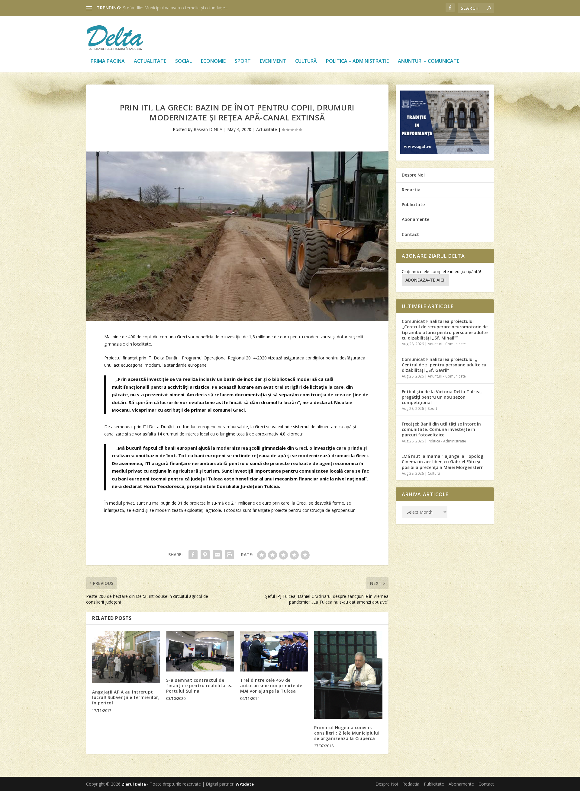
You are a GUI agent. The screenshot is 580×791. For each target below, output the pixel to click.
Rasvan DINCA (208, 129)
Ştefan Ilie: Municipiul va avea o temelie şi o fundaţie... (175, 8)
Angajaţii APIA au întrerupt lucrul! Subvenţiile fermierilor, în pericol (126, 697)
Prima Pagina (108, 61)
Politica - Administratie (447, 441)
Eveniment (273, 61)
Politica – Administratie (357, 61)
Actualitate (150, 61)
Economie (213, 61)
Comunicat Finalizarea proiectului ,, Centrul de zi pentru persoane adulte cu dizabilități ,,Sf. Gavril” (444, 364)
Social (183, 61)
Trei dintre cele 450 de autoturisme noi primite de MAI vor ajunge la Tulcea (271, 685)
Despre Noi (413, 175)
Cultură (306, 61)
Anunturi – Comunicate (428, 61)
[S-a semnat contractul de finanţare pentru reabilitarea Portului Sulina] (200, 651)
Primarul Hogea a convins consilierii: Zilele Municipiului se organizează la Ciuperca (346, 733)
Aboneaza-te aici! (425, 280)
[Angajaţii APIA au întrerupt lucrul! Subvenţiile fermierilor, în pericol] (126, 657)
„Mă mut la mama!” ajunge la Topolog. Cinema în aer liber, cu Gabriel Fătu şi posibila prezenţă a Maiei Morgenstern (443, 461)
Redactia (411, 190)
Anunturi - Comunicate (447, 343)
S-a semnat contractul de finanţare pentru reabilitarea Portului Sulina (199, 685)
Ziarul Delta (134, 784)
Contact (410, 234)
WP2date (245, 784)
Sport (243, 61)
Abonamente (415, 219)
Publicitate (413, 204)
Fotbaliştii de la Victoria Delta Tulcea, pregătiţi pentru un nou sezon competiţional (442, 397)
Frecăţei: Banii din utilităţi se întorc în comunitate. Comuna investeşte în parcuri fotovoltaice (441, 429)
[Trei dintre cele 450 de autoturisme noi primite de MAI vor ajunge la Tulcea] (274, 651)
